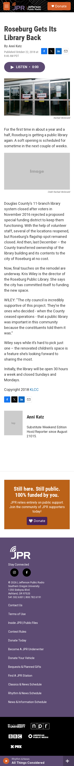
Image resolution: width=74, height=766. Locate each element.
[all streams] (68, 761)
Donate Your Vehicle (21, 658)
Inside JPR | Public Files (23, 622)
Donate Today (17, 640)
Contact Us (15, 605)
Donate (61, 6)
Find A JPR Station (20, 675)
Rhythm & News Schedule (25, 693)
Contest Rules (17, 631)
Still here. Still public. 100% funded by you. (37, 492)
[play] (6, 761)
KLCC (34, 389)
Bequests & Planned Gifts (24, 666)
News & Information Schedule (27, 702)
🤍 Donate (37, 521)
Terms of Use (17, 614)
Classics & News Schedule (25, 684)
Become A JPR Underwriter (26, 649)
